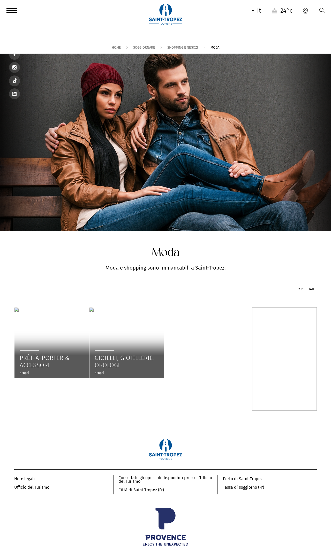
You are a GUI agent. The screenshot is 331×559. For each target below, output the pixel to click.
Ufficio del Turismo (31, 487)
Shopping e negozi (182, 47)
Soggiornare (144, 47)
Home (116, 47)
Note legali (24, 479)
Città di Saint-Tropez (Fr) (141, 490)
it (259, 10)
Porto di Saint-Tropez (242, 479)
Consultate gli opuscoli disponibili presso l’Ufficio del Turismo (165, 479)
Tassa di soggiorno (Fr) (243, 487)
